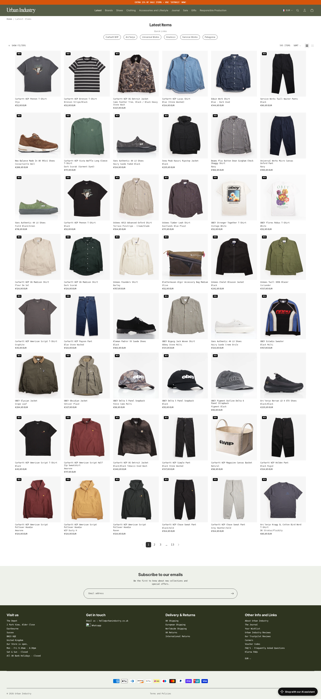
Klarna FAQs (251, 652)
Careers (249, 640)
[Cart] (312, 10)
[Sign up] (232, 593)
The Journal (251, 625)
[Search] (297, 10)
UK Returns (171, 632)
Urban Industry (23, 693)
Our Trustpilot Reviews (258, 636)
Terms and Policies (160, 693)
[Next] (179, 545)
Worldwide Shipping (176, 629)
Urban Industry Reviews (258, 632)
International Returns (178, 636)
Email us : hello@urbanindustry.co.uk (107, 621)
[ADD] (203, 275)
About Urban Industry (256, 621)
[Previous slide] (69, 73)
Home (9, 19)
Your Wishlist (252, 629)
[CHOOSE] (56, 91)
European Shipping (175, 625)
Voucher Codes (252, 644)
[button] (297, 45)
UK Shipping (172, 621)
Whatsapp (96, 625)
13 (172, 544)
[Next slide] (105, 73)
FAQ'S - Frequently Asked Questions (265, 648)
